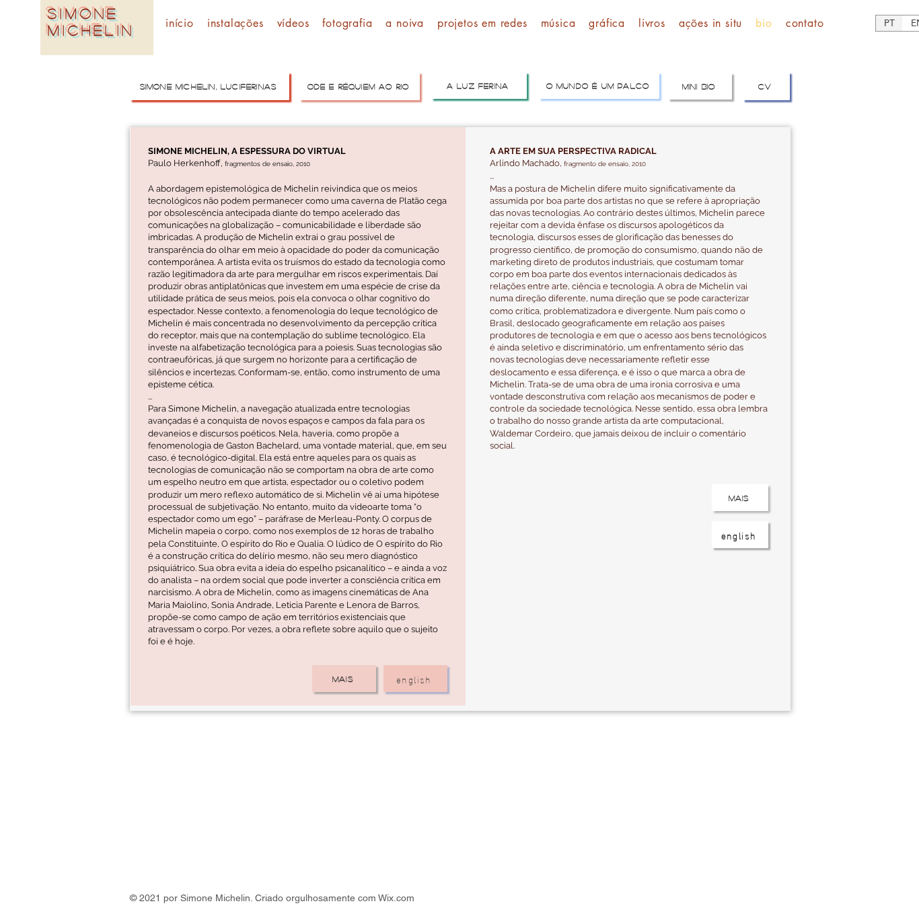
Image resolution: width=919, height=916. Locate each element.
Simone (83, 13)
